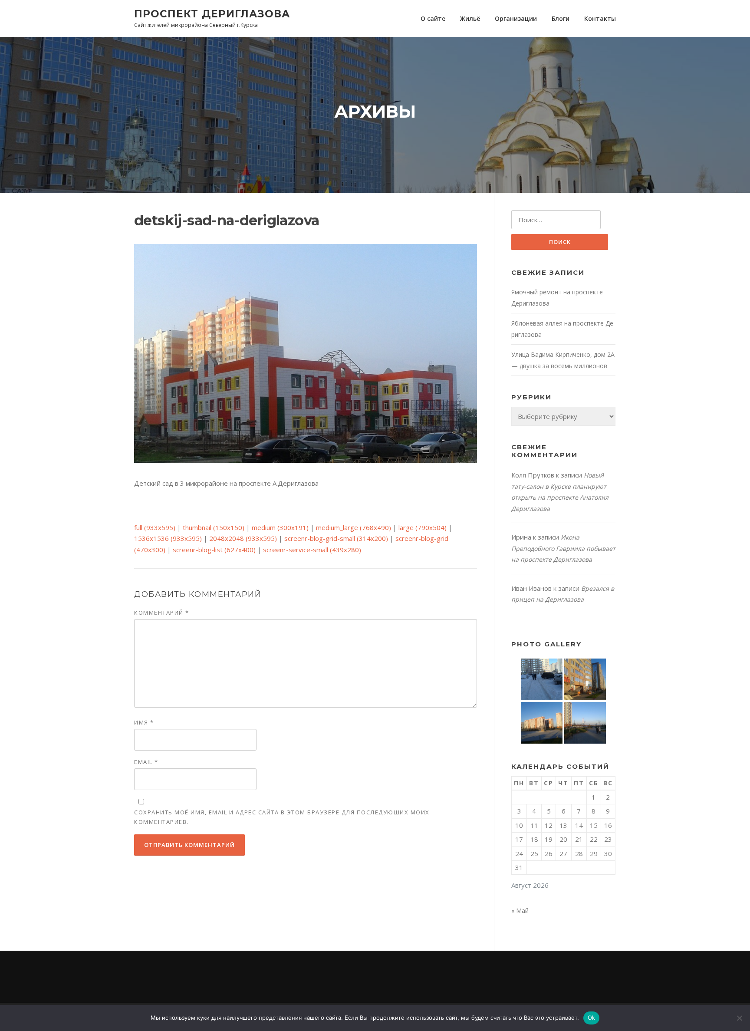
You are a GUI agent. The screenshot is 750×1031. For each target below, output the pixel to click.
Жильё (470, 18)
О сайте (433, 18)
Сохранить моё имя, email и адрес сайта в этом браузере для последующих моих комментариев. (282, 817)
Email (146, 762)
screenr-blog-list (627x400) (214, 549)
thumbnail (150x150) (213, 527)
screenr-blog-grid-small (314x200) (336, 538)
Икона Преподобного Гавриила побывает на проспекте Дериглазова (563, 548)
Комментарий (161, 612)
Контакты (600, 18)
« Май (520, 910)
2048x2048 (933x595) (243, 538)
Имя (144, 722)
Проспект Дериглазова (212, 13)
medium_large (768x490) (353, 527)
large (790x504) (422, 527)
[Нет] (739, 1018)
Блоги (560, 18)
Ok (591, 1017)
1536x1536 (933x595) (168, 538)
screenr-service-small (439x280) (312, 549)
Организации (516, 18)
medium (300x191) (280, 527)
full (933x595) (154, 527)
